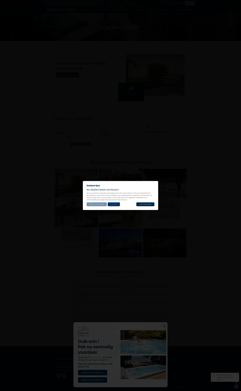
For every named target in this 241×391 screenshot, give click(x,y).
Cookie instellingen (97, 204)
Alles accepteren (145, 204)
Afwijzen (114, 204)
